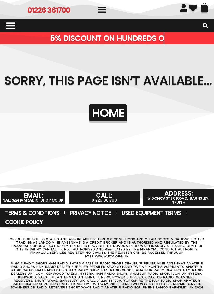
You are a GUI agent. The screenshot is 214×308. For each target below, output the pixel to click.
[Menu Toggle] (10, 25)
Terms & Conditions (32, 213)
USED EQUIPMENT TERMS (151, 213)
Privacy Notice (90, 213)
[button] (102, 10)
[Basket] (204, 7)
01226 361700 (48, 10)
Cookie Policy (24, 222)
